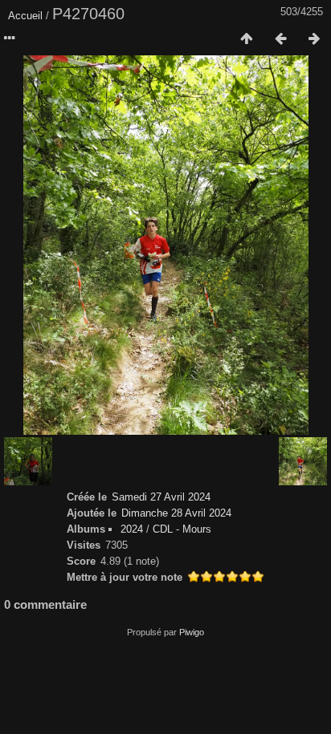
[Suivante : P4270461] (314, 39)
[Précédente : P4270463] (280, 39)
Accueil (25, 16)
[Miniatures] (247, 39)
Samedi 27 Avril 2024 (161, 497)
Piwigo (191, 632)
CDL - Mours (182, 529)
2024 (132, 529)
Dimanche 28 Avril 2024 (176, 513)
